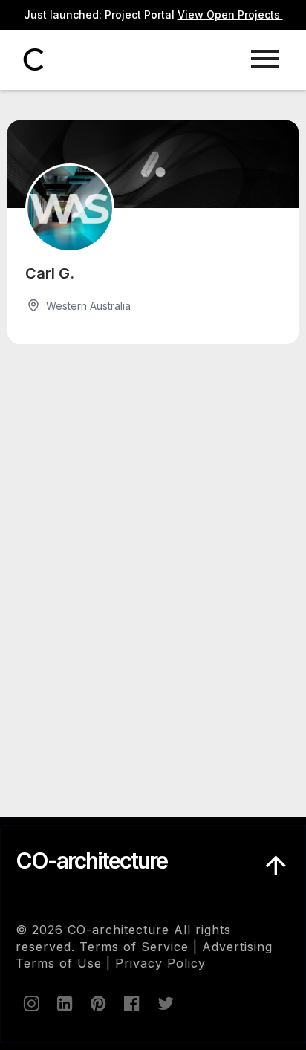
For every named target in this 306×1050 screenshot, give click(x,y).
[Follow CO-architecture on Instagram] (30, 1003)
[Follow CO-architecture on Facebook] (131, 1003)
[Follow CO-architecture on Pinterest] (97, 1003)
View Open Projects (230, 14)
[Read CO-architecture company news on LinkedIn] (64, 1003)
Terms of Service (134, 946)
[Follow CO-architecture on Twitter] (164, 1003)
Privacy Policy (160, 963)
